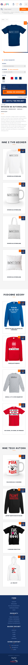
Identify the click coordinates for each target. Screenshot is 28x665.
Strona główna (6, 12)
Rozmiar (10, 69)
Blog (14, 610)
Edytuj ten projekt (15, 101)
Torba (14, 636)
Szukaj (24, 9)
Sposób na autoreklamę (14, 176)
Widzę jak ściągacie (14, 363)
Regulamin (14, 603)
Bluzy (14, 632)
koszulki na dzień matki (14, 623)
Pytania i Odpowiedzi (14, 619)
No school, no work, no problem (14, 430)
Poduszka (14, 638)
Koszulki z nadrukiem (15, 12)
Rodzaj (4, 63)
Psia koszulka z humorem (14, 482)
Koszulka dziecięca (9, 66)
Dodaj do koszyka (15, 92)
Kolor (4, 75)
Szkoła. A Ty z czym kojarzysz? (14, 397)
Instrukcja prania (14, 607)
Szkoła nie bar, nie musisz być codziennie (14, 329)
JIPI (4, 104)
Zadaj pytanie (22, 97)
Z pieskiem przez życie (14, 549)
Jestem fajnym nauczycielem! (14, 515)
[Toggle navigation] (26, 4)
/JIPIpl (14, 649)
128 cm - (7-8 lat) (8, 72)
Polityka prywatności (14, 605)
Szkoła (22, 12)
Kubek (14, 634)
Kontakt (14, 601)
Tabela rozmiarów (14, 69)
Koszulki (14, 630)
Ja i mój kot (14, 583)
